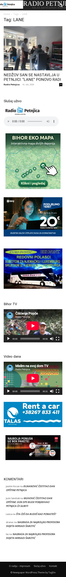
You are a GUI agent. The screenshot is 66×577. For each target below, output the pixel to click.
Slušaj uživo (40, 566)
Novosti (8, 68)
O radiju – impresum (19, 566)
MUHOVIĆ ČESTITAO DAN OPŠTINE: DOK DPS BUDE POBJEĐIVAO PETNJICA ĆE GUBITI (29, 502)
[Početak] (8, 339)
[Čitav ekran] (57, 339)
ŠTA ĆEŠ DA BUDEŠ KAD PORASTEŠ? (36, 514)
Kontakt (53, 566)
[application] (33, 325)
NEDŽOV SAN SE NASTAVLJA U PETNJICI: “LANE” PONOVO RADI (32, 77)
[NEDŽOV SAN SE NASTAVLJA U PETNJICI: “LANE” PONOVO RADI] (33, 48)
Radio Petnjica (12, 84)
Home (7, 14)
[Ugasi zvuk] (52, 339)
